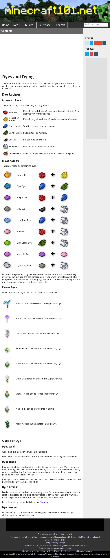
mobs (39, 553)
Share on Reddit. (87, 43)
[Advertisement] (41, 52)
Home (5, 25)
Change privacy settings (55, 542)
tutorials (88, 551)
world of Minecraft (25, 553)
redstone (57, 556)
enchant (75, 553)
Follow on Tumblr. (96, 54)
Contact (60, 25)
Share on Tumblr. (104, 43)
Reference (44, 25)
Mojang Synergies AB (90, 536)
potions (97, 553)
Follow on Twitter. (87, 54)
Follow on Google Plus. (91, 54)
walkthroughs (68, 551)
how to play (28, 551)
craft (64, 553)
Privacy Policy (59, 539)
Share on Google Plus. (96, 43)
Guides (29, 25)
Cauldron (44, 502)
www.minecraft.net (63, 548)
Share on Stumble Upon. (100, 43)
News (16, 25)
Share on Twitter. (91, 43)
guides (78, 551)
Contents (6, 30)
